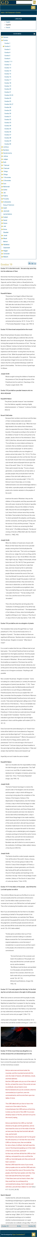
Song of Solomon (8, 205)
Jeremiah (6, 211)
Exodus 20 (8, 89)
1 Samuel (6, 165)
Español (8, 25)
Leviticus (6, 147)
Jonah (5, 235)
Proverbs (6, 199)
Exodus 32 (8, 119)
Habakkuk (6, 244)
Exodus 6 (7, 58)
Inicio (2, 12)
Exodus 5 (7, 55)
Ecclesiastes (7, 202)
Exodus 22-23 (9, 95)
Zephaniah (6, 247)
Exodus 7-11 (8, 61)
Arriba (19, 1226)
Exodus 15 (8, 74)
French (8, 27)
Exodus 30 (8, 113)
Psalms (5, 196)
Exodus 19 (8, 86)
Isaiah (5, 208)
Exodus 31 (8, 116)
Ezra (4, 183)
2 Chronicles (7, 180)
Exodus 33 (8, 122)
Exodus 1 (7, 43)
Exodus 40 (8, 144)
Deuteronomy (7, 153)
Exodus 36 (8, 132)
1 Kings (5, 171)
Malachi (5, 257)
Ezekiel (5, 217)
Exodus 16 (8, 77)
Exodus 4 (7, 52)
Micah (5, 238)
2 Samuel (6, 168)
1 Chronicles (7, 177)
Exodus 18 (8, 83)
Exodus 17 (8, 80)
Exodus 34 (8, 125)
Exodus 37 (8, 135)
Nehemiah (6, 186)
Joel (4, 226)
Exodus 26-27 (9, 104)
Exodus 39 (8, 141)
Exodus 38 (8, 138)
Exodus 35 (8, 129)
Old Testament (10, 12)
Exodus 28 (8, 107)
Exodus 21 (8, 92)
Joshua (5, 156)
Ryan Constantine (18, 1234)
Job (4, 192)
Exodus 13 (8, 68)
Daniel (5, 220)
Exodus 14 (8, 71)
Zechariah (6, 253)
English (8, 22)
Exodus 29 (8, 110)
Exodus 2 (7, 46)
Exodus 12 (8, 64)
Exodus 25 (8, 101)
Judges (5, 159)
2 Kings (5, 174)
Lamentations (7, 214)
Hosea (5, 223)
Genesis (5, 37)
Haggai (5, 251)
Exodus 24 (8, 98)
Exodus (18, 12)
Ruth (4, 162)
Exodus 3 (7, 49)
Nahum (5, 241)
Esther (5, 190)
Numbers (6, 150)
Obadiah (5, 232)
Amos (5, 229)
